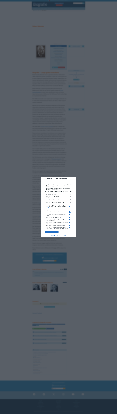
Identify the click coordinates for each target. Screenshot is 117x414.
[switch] (70, 196)
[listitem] (58, 194)
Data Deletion (53, 235)
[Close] (74, 179)
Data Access (58, 235)
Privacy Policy (64, 235)
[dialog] (58, 207)
